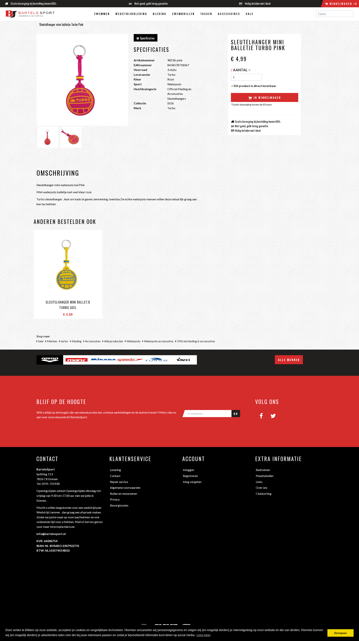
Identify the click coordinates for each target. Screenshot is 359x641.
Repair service (119, 482)
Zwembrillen (183, 14)
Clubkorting (263, 493)
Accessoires (229, 14)
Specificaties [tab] (147, 38)
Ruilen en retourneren (123, 493)
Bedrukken (263, 470)
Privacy (115, 499)
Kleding (159, 14)
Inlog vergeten (192, 482)
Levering (115, 470)
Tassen (206, 14)
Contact (115, 476)
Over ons (261, 487)
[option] (49, 360)
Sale (250, 14)
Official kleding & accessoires (195, 341)
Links (259, 482)
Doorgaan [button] (340, 632)
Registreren (190, 476)
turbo (64, 341)
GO (236, 413)
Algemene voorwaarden (125, 487)
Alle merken (289, 360)
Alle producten (113, 341)
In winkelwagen (266, 97)
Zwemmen (102, 14)
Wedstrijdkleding (131, 14)
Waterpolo (133, 341)
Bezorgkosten (119, 505)
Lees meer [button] (204, 635)
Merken (51, 341)
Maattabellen (264, 476)
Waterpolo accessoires (158, 341)
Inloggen (188, 470)
